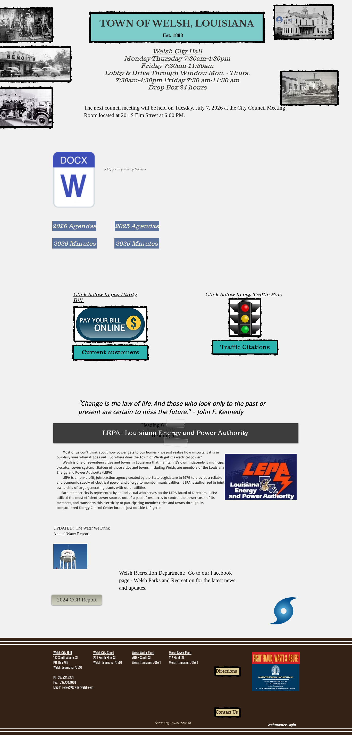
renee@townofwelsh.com (77, 687)
